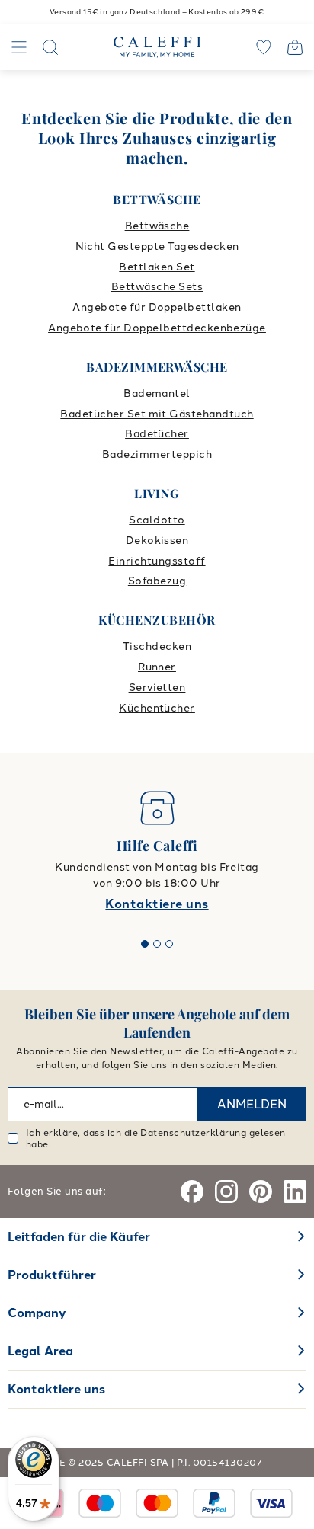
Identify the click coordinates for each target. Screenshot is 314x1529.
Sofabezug (157, 580)
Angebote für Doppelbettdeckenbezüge (157, 327)
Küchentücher (157, 708)
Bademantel (157, 393)
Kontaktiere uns (156, 904)
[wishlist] (263, 47)
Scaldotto (156, 519)
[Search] (50, 47)
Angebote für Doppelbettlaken (156, 307)
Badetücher (157, 433)
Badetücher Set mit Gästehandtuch (156, 414)
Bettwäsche (157, 225)
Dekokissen (157, 540)
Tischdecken (157, 646)
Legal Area (40, 1351)
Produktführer (52, 1275)
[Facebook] (192, 1191)
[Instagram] (226, 1191)
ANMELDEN (252, 1104)
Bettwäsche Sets (157, 286)
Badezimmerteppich (157, 454)
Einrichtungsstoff (156, 561)
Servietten (157, 687)
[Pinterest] (260, 1191)
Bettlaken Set (156, 267)
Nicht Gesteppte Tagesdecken (157, 246)
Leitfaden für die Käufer (79, 1237)
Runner (157, 667)
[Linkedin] (295, 1191)
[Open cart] (295, 47)
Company (37, 1313)
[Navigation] (19, 47)
